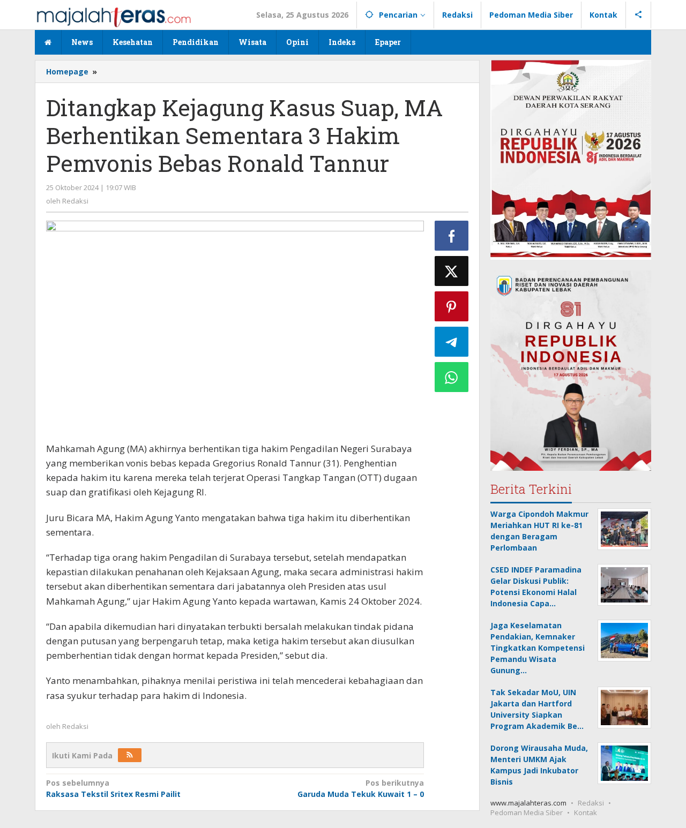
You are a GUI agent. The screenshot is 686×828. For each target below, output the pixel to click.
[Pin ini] (452, 306)
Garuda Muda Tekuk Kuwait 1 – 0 (360, 788)
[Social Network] (638, 15)
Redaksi (591, 803)
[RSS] (129, 755)
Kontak (585, 812)
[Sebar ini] (452, 236)
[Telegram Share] (452, 342)
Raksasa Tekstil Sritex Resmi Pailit (113, 788)
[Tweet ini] (452, 271)
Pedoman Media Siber (526, 812)
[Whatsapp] (452, 377)
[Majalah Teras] (113, 16)
